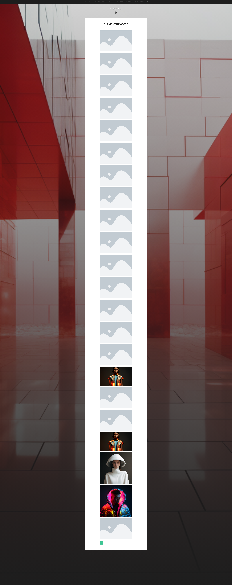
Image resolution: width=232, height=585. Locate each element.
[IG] (116, 12)
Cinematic (104, 1)
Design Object (119, 1)
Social (91, 1)
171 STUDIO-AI (116, 9)
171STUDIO (142, 1)
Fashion (111, 1)
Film (86, 1)
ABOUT (136, 1)
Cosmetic (97, 1)
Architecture (128, 1)
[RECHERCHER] (147, 1)
